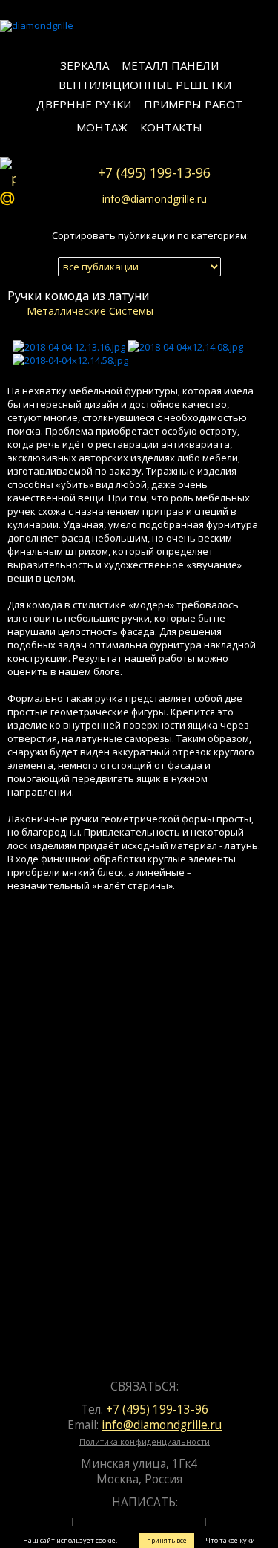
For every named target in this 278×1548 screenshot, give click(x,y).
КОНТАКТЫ (171, 127)
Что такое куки (230, 1540)
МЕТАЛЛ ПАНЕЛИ (170, 65)
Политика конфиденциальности (144, 1441)
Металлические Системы (90, 311)
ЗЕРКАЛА (84, 65)
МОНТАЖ (102, 127)
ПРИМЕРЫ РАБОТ (193, 104)
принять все (167, 1540)
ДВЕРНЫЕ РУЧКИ (83, 104)
